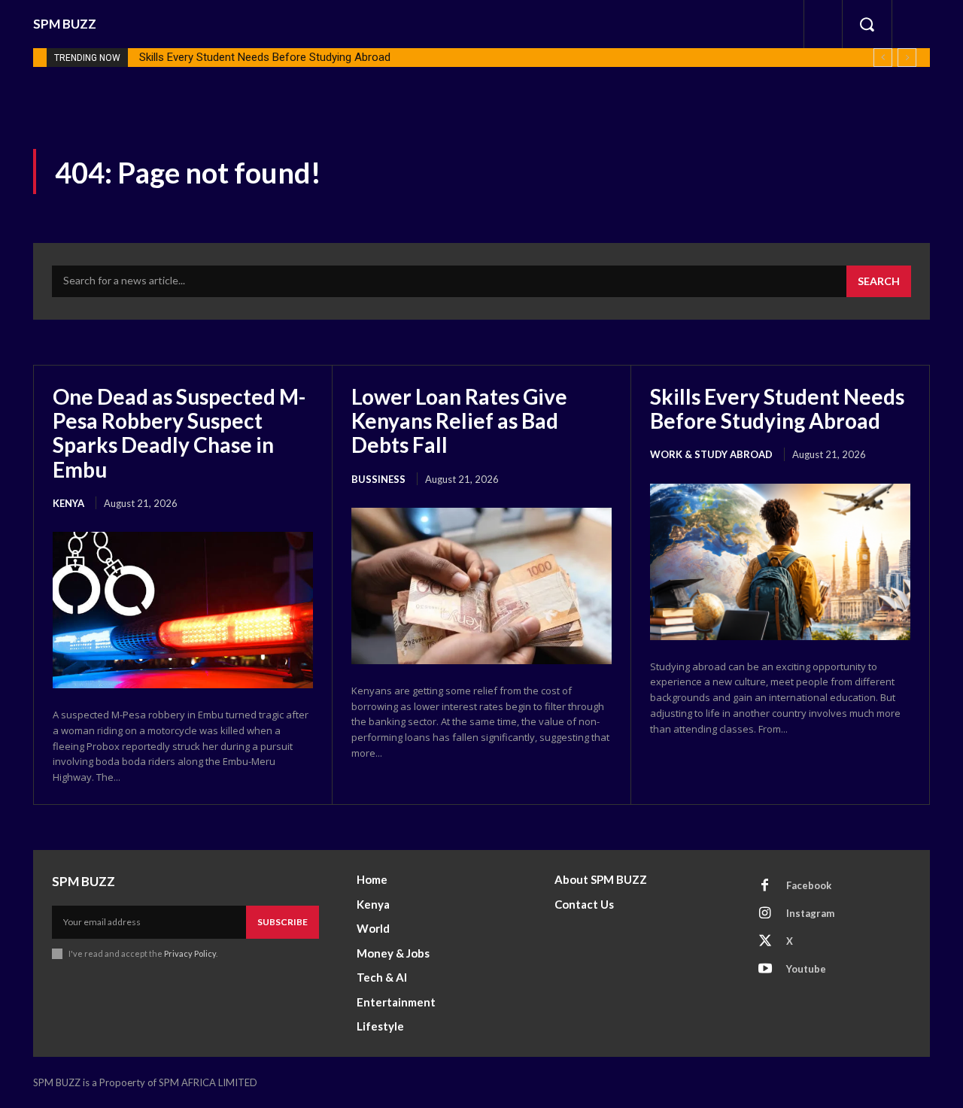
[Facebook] (765, 886)
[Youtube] (765, 969)
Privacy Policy (190, 953)
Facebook (808, 885)
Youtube (806, 969)
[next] (907, 57)
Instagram (810, 913)
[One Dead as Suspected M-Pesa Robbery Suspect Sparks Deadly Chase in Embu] (183, 610)
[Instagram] (765, 913)
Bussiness (378, 479)
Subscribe (282, 921)
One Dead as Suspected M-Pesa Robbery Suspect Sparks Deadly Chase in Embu (179, 433)
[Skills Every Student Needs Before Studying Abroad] (780, 562)
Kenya (68, 503)
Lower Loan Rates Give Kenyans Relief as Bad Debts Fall (459, 420)
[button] (867, 24)
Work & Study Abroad (711, 454)
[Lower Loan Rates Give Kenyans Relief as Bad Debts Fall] (481, 586)
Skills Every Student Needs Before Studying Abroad (264, 57)
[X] (765, 941)
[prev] (882, 57)
